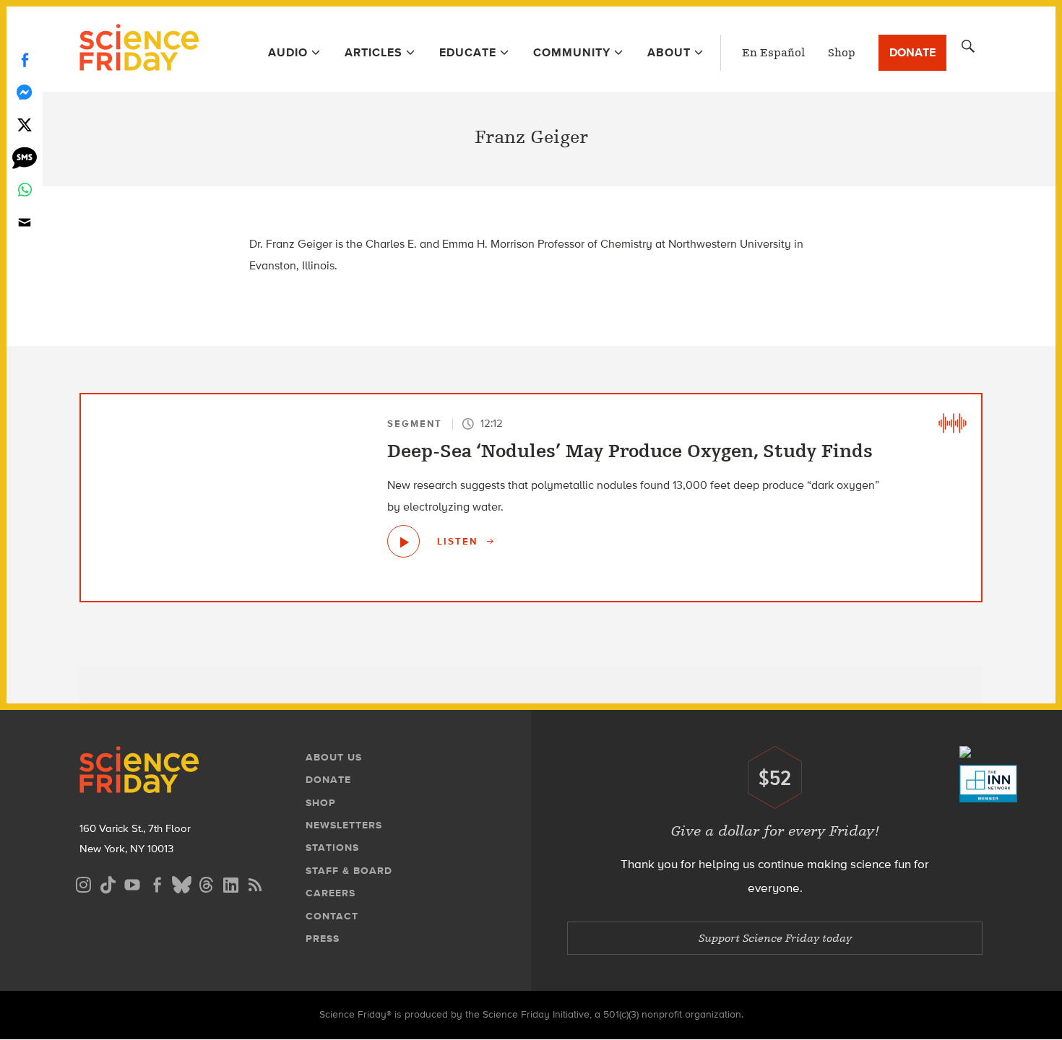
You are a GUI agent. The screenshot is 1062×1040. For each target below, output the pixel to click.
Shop (841, 52)
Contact (332, 916)
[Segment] (952, 423)
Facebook (25, 59)
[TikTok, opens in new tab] (107, 883)
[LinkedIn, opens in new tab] (230, 883)
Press (323, 938)
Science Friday (139, 49)
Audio (288, 52)
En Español (773, 52)
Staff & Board (349, 870)
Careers (330, 893)
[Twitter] (25, 124)
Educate (467, 52)
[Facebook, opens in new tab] (157, 883)
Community (571, 52)
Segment (414, 423)
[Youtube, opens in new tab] (132, 883)
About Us (334, 757)
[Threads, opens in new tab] (206, 883)
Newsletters (344, 825)
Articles (373, 52)
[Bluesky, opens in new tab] (181, 883)
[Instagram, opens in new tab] (83, 883)
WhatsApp (25, 189)
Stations (332, 847)
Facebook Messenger (25, 92)
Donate (912, 52)
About (669, 52)
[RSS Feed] (255, 883)
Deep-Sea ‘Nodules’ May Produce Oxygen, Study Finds (630, 451)
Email (25, 222)
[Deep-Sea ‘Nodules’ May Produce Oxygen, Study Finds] (403, 541)
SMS (25, 157)
